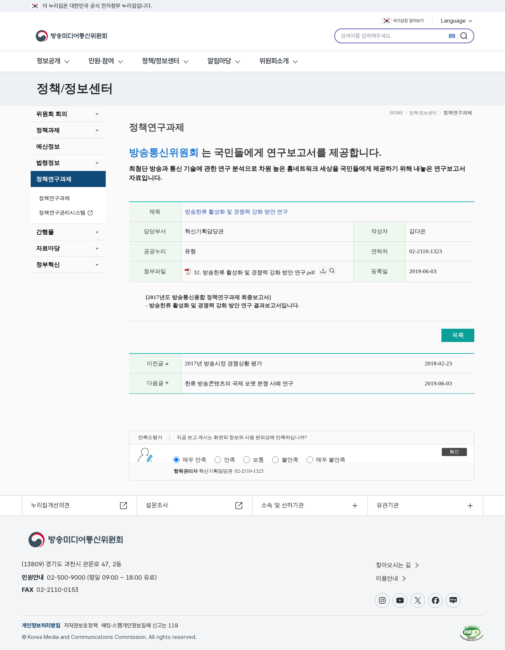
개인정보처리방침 (41, 625)
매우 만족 (194, 460)
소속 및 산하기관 (282, 505)
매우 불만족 (330, 460)
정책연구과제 (54, 179)
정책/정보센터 (160, 61)
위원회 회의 (51, 114)
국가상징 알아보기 (408, 20)
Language (454, 20)
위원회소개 (274, 61)
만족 (229, 460)
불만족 (290, 460)
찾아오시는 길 (394, 565)
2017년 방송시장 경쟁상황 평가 (223, 363)
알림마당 (219, 61)
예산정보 (48, 146)
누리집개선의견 (50, 505)
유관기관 (388, 505)
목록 (458, 335)
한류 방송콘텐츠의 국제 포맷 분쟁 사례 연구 (239, 383)
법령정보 (48, 163)
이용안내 (388, 578)
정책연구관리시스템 (62, 212)
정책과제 (48, 130)
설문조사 (157, 505)
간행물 (45, 232)
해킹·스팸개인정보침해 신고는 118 (139, 625)
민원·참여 (101, 61)
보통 (258, 460)
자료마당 (48, 248)
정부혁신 (48, 264)
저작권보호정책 (81, 625)
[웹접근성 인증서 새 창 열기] (471, 629)
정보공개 (48, 61)
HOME (396, 112)
